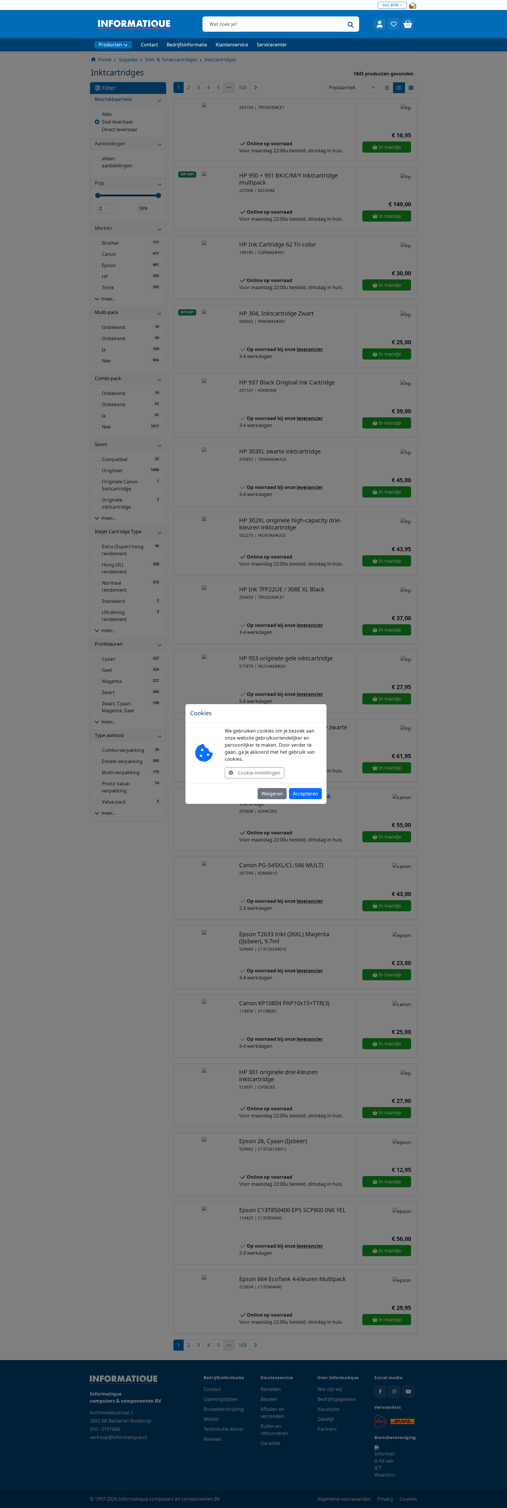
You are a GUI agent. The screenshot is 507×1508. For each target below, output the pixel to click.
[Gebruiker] (380, 24)
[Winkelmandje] (408, 24)
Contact (149, 44)
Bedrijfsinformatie (187, 44)
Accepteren (305, 793)
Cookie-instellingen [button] (259, 773)
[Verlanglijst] (394, 24)
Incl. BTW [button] (391, 5)
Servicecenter (272, 44)
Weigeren (272, 793)
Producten (110, 44)
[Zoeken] (350, 24)
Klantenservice (232, 44)
